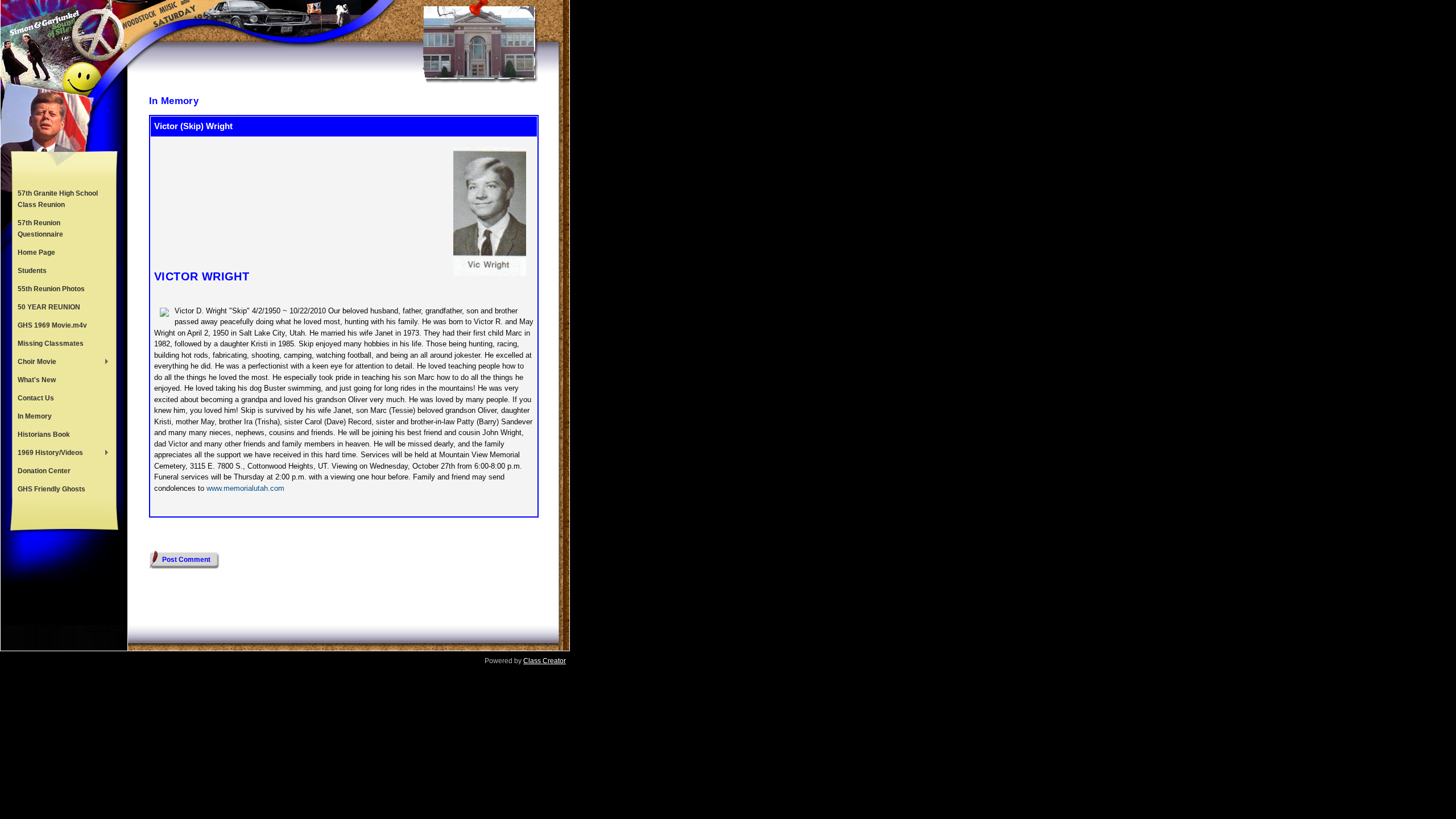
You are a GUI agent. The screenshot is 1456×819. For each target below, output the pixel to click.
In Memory (35, 416)
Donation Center (44, 471)
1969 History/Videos (47, 454)
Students (32, 271)
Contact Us (36, 398)
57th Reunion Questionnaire (40, 228)
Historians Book (44, 435)
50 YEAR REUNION (49, 307)
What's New (37, 380)
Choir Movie (34, 363)
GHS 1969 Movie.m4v (52, 325)
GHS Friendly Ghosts (51, 489)
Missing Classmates (51, 344)
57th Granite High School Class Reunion (58, 199)
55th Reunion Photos (51, 289)
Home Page (36, 253)
